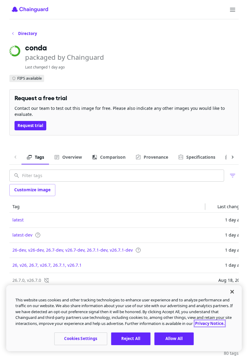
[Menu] (233, 10)
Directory (27, 33)
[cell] (107, 220)
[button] (107, 206)
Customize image (32, 189)
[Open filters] (233, 176)
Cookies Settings (80, 338)
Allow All (174, 338)
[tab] (35, 157)
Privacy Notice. (210, 323)
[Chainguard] (30, 9)
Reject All (130, 338)
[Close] (232, 291)
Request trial (30, 125)
